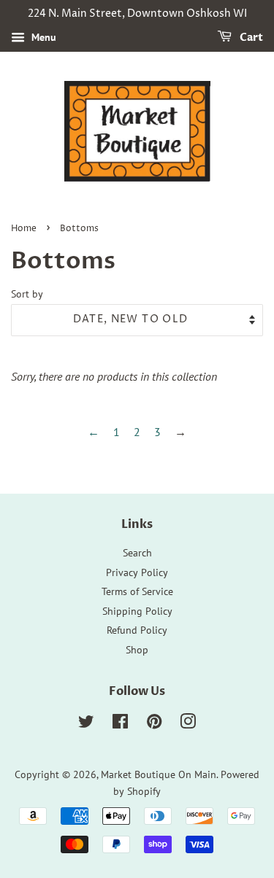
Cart (250, 37)
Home (24, 228)
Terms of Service (137, 591)
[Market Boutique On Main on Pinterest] (154, 724)
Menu (42, 37)
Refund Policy (137, 630)
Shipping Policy (137, 611)
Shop (137, 649)
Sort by (27, 293)
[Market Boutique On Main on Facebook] (120, 724)
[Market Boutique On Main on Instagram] (188, 724)
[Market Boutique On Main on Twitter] (86, 724)
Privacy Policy (137, 572)
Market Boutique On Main (158, 774)
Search (137, 552)
